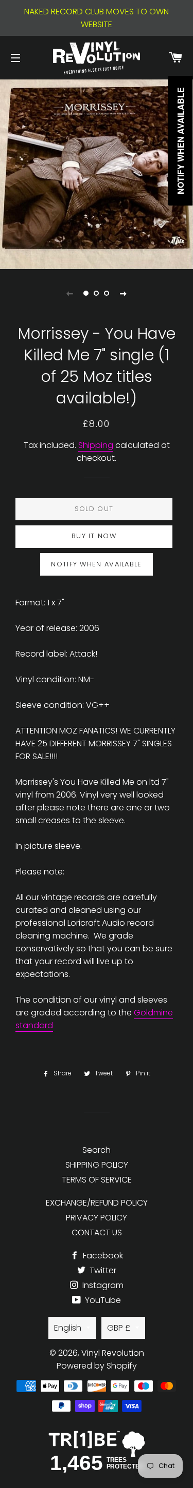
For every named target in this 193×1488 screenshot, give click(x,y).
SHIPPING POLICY (96, 1165)
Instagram (102, 1285)
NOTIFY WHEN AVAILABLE (96, 564)
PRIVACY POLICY (96, 1218)
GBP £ (118, 1328)
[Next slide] (123, 293)
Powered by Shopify (97, 1366)
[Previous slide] (70, 293)
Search (96, 1150)
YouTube (102, 1300)
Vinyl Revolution (112, 1353)
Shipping (95, 445)
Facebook (102, 1255)
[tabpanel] (96, 173)
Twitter (101, 1270)
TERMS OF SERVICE (97, 1180)
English (67, 1328)
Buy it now (94, 536)
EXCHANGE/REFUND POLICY (97, 1203)
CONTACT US (97, 1232)
